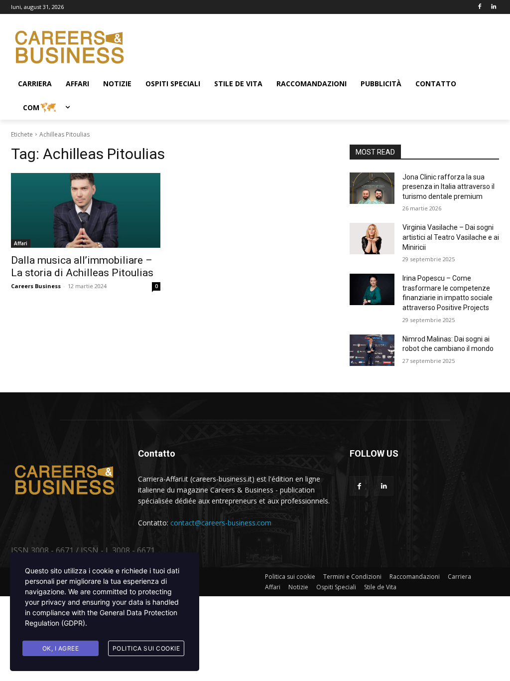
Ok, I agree (60, 648)
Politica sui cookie (146, 648)
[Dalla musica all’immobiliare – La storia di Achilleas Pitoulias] (85, 210)
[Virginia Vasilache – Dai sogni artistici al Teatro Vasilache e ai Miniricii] (372, 238)
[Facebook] (479, 7)
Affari (20, 243)
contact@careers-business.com (220, 522)
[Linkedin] (493, 7)
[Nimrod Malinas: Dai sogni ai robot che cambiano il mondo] (372, 350)
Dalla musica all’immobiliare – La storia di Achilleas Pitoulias (82, 266)
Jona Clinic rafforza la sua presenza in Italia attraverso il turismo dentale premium (448, 186)
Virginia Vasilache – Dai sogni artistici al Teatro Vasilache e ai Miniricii (450, 237)
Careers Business (36, 286)
